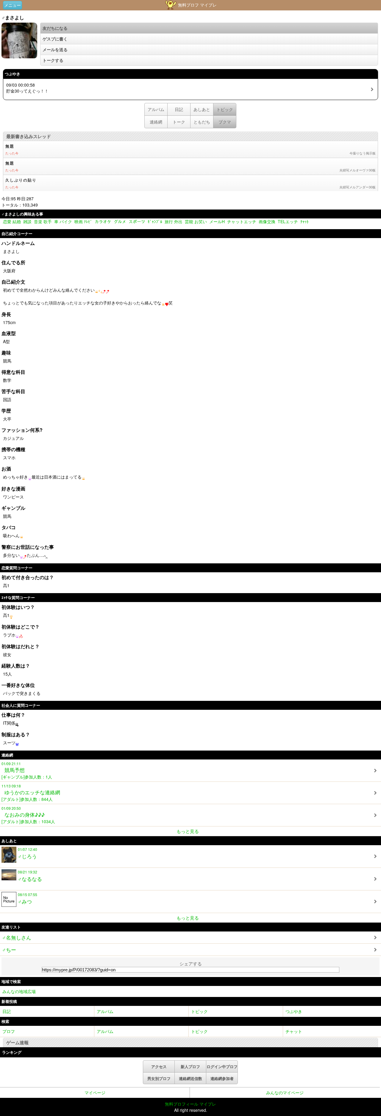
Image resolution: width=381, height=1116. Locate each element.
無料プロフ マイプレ (197, 5)
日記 (179, 109)
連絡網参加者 (222, 1078)
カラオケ (103, 221)
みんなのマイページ (285, 1092)
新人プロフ (190, 1066)
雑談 (27, 221)
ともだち (201, 122)
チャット (293, 1031)
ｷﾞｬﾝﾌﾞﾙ (155, 221)
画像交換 (267, 221)
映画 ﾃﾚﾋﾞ (83, 221)
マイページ (95, 1092)
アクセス (159, 1066)
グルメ (120, 221)
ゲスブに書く (55, 39)
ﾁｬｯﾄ (304, 221)
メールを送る (55, 49)
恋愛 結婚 (12, 221)
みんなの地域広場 (19, 991)
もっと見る (188, 831)
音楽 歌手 (43, 221)
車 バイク (63, 221)
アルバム (156, 109)
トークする (53, 60)
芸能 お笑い (196, 221)
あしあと (201, 109)
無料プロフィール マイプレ (190, 1104)
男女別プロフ (159, 1078)
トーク (179, 122)
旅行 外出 (173, 221)
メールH (217, 221)
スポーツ (137, 221)
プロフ (8, 1031)
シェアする (190, 963)
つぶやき (293, 1011)
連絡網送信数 (190, 1078)
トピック (199, 1011)
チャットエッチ (241, 221)
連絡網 (156, 122)
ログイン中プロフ (222, 1066)
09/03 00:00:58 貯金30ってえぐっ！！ (27, 88)
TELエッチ (288, 221)
